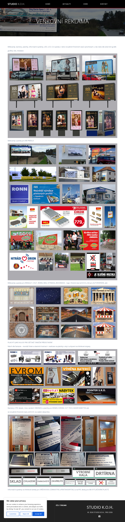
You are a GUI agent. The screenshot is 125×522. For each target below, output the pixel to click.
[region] (25, 508)
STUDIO (16, 4)
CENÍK (85, 4)
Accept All (38, 514)
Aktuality (67, 4)
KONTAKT (104, 4)
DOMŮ (48, 4)
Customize (12, 514)
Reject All (26, 514)
